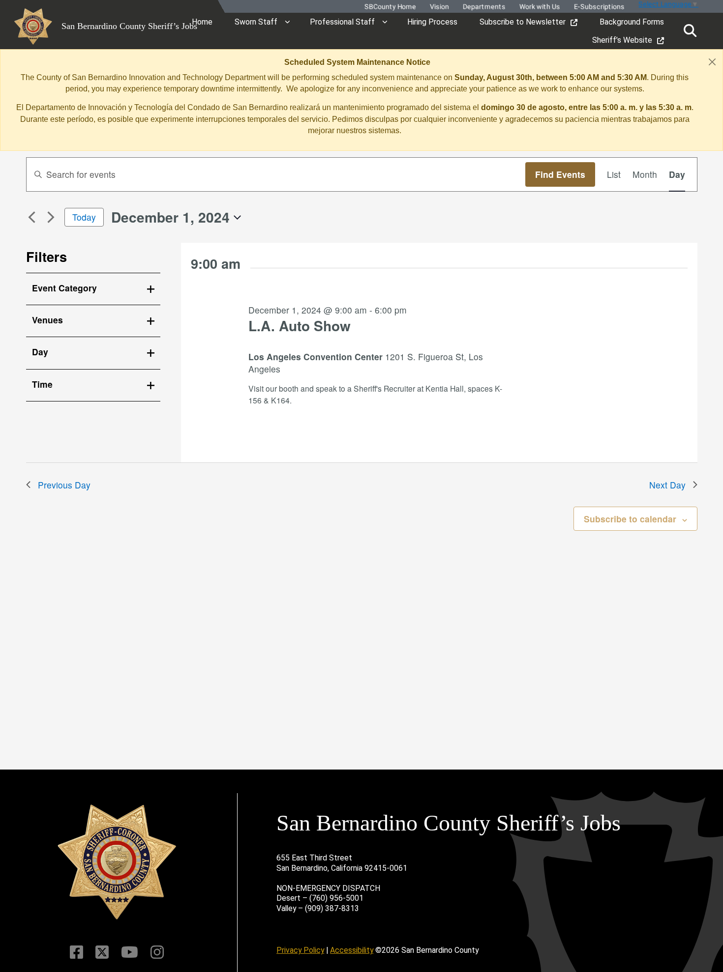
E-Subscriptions (598, 6)
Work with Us (539, 6)
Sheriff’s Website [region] (622, 40)
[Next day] (51, 217)
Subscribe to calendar (630, 519)
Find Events (560, 174)
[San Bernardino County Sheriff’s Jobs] (116, 862)
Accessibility (351, 950)
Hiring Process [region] (432, 22)
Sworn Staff (256, 22)
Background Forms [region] (632, 22)
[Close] (712, 62)
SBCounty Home (390, 6)
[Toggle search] (690, 30)
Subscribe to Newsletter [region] (523, 22)
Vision (439, 6)
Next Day (667, 485)
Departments (483, 6)
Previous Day (64, 485)
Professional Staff (342, 22)
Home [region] (202, 22)
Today (84, 217)
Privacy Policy (300, 950)
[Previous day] (32, 217)
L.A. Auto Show (299, 325)
